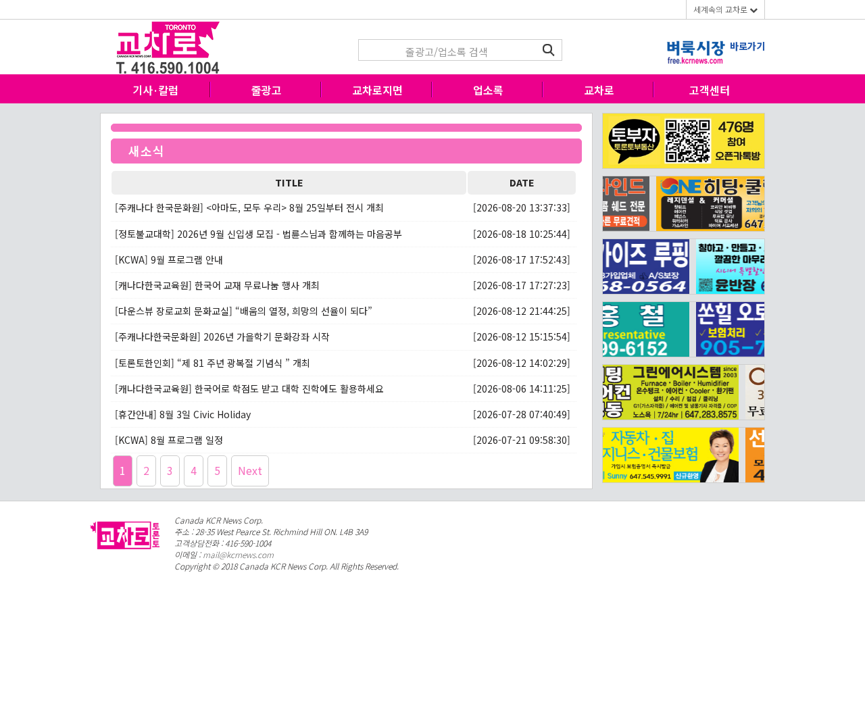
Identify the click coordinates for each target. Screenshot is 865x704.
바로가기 (747, 46)
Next (250, 470)
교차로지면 (377, 90)
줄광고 (266, 90)
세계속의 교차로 (721, 9)
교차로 (599, 90)
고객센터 (709, 90)
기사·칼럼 (155, 90)
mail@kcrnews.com (238, 554)
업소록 (488, 90)
